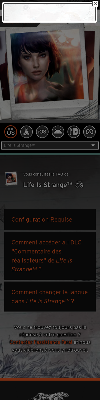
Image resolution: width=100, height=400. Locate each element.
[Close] (95, 4)
